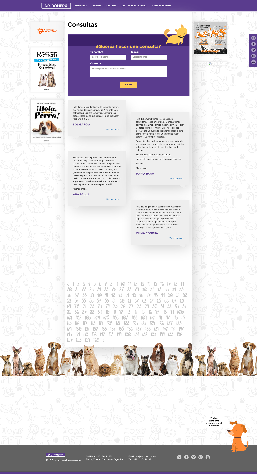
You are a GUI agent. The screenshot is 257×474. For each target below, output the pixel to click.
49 (163, 296)
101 (69, 318)
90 (107, 312)
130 (79, 329)
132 (95, 329)
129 (69, 329)
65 (159, 301)
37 (77, 296)
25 (106, 290)
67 (174, 301)
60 (122, 301)
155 (170, 335)
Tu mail (135, 52)
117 (85, 324)
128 (179, 324)
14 (149, 284)
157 (70, 340)
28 (129, 290)
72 (92, 307)
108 (135, 318)
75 (115, 307)
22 (84, 290)
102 (79, 318)
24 (99, 290)
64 (151, 301)
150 (128, 335)
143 (69, 335)
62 (137, 301)
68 (182, 301)
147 (102, 335)
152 (145, 335)
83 (177, 307)
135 (121, 329)
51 (178, 296)
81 (162, 307)
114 (183, 318)
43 (120, 296)
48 (156, 296)
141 (173, 329)
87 (84, 312)
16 (162, 284)
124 (143, 324)
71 (84, 307)
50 (170, 296)
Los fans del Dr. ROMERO (134, 6)
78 (139, 307)
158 (79, 340)
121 (118, 324)
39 (92, 296)
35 (181, 290)
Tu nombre (96, 52)
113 (175, 318)
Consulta (95, 63)
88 (92, 312)
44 (127, 296)
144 (77, 335)
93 (128, 312)
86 (77, 312)
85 (69, 312)
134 (112, 329)
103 (88, 318)
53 (69, 301)
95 (143, 312)
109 (144, 318)
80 (154, 307)
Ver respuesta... (113, 129)
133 (104, 329)
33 (167, 290)
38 (85, 296)
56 (91, 301)
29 (137, 290)
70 (76, 307)
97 (157, 312)
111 (160, 318)
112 (168, 318)
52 (185, 296)
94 (135, 312)
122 (126, 324)
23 (92, 290)
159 (87, 340)
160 (96, 340)
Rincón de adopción (161, 6)
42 (113, 296)
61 (129, 301)
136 (130, 329)
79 (147, 307)
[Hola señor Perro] (46, 120)
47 (149, 296)
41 (106, 296)
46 (141, 296)
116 (77, 324)
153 (153, 335)
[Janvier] (46, 30)
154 (162, 335)
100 (180, 312)
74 (108, 307)
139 (156, 329)
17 (169, 284)
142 (181, 329)
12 (135, 284)
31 (152, 290)
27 (121, 290)
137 (139, 329)
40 (99, 296)
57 (99, 301)
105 (106, 318)
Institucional (81, 6)
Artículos (97, 6)
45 (134, 296)
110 (152, 318)
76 (123, 307)
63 (144, 301)
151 (136, 335)
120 (109, 324)
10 (123, 284)
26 (114, 290)
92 (121, 312)
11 (129, 284)
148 (111, 335)
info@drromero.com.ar (145, 456)
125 (152, 324)
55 (84, 301)
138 (148, 329)
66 (166, 301)
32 (159, 290)
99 (172, 312)
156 (179, 335)
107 (125, 318)
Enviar (128, 85)
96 (150, 312)
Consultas (111, 6)
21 (77, 290)
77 (131, 307)
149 (119, 335)
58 (107, 301)
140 (165, 329)
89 (100, 312)
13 (142, 284)
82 (169, 307)
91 (114, 312)
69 (69, 307)
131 (87, 329)
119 (101, 324)
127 (170, 324)
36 (69, 296)
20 (69, 290)
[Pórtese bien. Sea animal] (46, 69)
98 (165, 312)
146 (94, 335)
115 (69, 324)
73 (100, 307)
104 (97, 318)
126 (161, 324)
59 (114, 301)
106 (116, 318)
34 (174, 290)
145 (85, 335)
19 (182, 284)
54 (76, 301)
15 (155, 284)
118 (93, 324)
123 (135, 324)
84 (184, 307)
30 (144, 290)
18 (175, 284)
